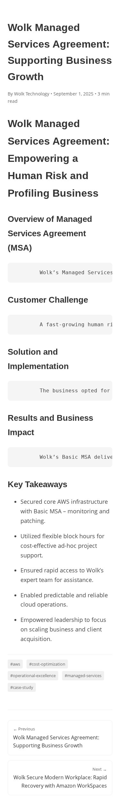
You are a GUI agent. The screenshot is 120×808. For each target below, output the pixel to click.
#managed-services (83, 675)
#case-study (21, 687)
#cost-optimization (47, 664)
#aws (15, 664)
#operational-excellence (33, 675)
